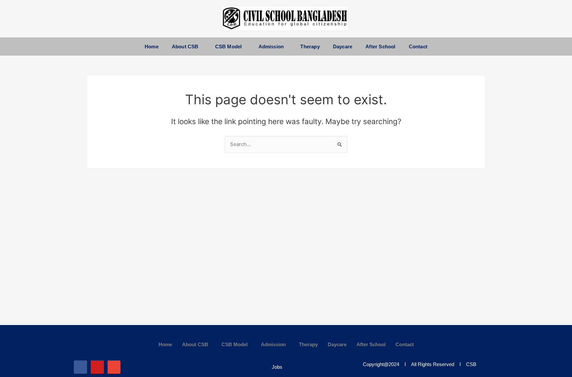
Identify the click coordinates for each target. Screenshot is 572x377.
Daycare (342, 46)
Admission (271, 46)
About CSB (185, 46)
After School (380, 46)
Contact (418, 46)
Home (152, 46)
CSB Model (228, 46)
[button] (187, 46)
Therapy (309, 46)
